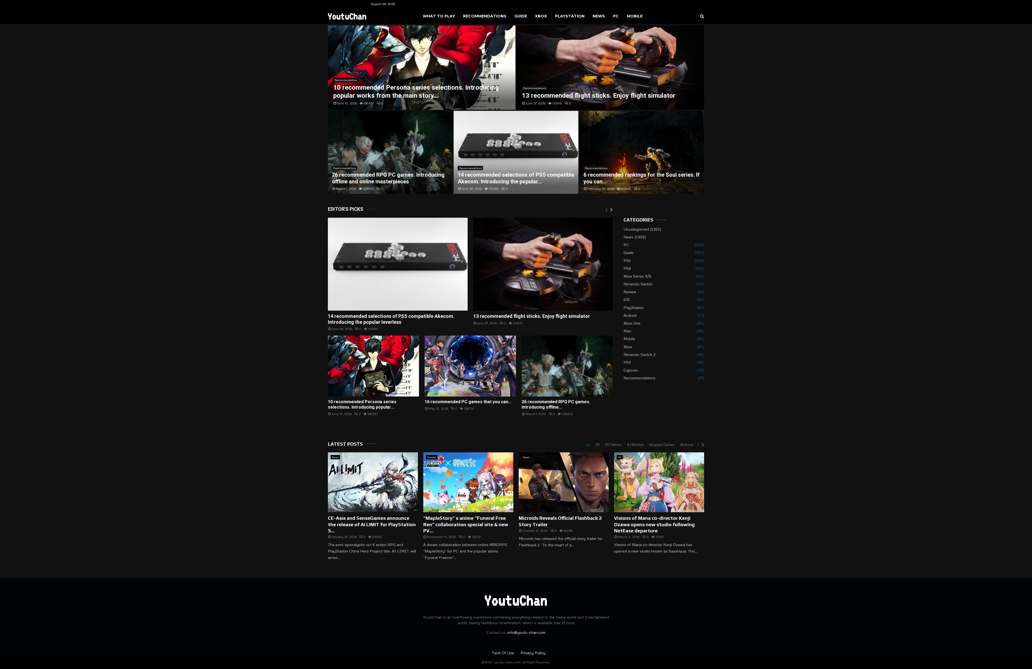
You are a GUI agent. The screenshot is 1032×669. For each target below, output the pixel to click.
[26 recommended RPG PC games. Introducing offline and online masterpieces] (567, 366)
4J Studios (635, 444)
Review (630, 291)
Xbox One (632, 323)
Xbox (541, 16)
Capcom (631, 370)
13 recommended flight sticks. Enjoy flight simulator (598, 95)
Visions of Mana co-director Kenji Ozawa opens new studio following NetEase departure (654, 524)
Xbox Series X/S (637, 276)
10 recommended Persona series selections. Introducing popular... (362, 404)
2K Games (613, 444)
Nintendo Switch (638, 284)
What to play (439, 16)
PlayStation (570, 16)
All (588, 444)
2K (597, 444)
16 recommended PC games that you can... (468, 401)
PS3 (627, 362)
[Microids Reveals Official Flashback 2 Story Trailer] (564, 482)
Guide (520, 16)
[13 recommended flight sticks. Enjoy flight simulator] (543, 264)
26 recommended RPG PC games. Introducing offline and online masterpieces (388, 178)
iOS (627, 299)
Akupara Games (662, 444)
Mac (627, 331)
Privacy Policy (533, 652)
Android (630, 315)
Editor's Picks (345, 209)
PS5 (627, 260)
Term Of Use (503, 652)
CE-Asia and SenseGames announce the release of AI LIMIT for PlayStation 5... (372, 524)
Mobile (635, 16)
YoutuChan (347, 16)
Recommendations (484, 16)
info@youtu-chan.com (526, 632)
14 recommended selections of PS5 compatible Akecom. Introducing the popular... (516, 178)
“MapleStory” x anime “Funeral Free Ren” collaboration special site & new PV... (465, 524)
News (599, 16)
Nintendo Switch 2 (639, 354)
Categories (638, 220)
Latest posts (345, 444)
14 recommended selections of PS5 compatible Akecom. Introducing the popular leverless (391, 319)
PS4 (627, 268)
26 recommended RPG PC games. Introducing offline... (556, 404)
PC (616, 16)
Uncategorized (636, 229)
